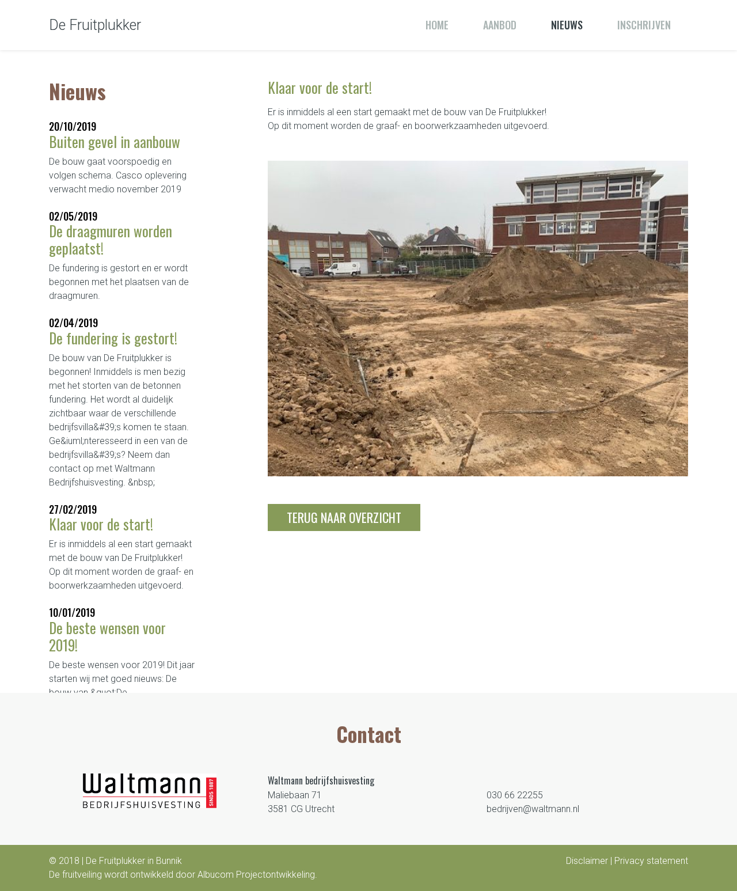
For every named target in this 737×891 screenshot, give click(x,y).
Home (437, 24)
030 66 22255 (515, 795)
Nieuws (567, 24)
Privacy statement (651, 860)
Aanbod (499, 24)
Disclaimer (587, 860)
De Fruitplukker (95, 25)
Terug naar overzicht (344, 517)
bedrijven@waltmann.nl (533, 808)
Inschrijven (644, 24)
